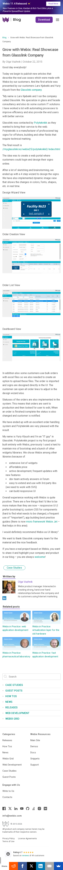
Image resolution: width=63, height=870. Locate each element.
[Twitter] (10, 808)
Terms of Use (8, 841)
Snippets (35, 758)
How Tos (7, 746)
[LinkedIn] (4, 598)
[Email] (49, 866)
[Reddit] (13, 866)
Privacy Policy (8, 838)
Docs (33, 752)
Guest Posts (13, 690)
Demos (34, 746)
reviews (25, 855)
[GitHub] (27, 808)
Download (44, 19)
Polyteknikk (40, 122)
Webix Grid (12, 718)
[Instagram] (39, 808)
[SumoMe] (58, 866)
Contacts (7, 797)
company (36, 89)
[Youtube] (21, 808)
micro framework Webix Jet (41, 521)
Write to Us (8, 791)
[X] (31, 866)
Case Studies (14, 567)
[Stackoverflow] (33, 808)
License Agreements (27, 838)
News (8, 701)
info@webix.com (12, 815)
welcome (40, 556)
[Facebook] (4, 808)
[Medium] (45, 808)
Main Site (35, 740)
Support (34, 764)
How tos (11, 696)
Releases (11, 707)
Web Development (17, 713)
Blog (4, 37)
